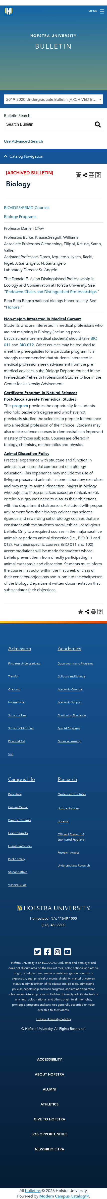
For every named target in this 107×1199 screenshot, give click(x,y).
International (16, 702)
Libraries (63, 821)
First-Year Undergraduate (24, 663)
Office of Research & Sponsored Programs (71, 837)
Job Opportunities (50, 1134)
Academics (69, 648)
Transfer (13, 676)
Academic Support (70, 702)
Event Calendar (18, 833)
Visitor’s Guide (17, 885)
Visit (10, 754)
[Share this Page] (85, 175)
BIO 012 (26, 345)
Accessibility (49, 1059)
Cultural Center (18, 807)
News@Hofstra (49, 1149)
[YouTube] (67, 953)
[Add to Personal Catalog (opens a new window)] (78, 175)
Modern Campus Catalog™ (64, 1196)
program (20, 406)
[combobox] (53, 99)
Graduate (14, 689)
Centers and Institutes (72, 794)
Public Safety (16, 859)
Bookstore (14, 794)
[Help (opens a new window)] (98, 175)
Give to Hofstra (49, 1119)
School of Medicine (21, 728)
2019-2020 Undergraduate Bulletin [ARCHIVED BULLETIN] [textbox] (54, 99)
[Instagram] (57, 953)
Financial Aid (16, 741)
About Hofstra (49, 1074)
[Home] (8, 11)
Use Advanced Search (23, 141)
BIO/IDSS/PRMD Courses (26, 208)
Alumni (49, 1089)
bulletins (33, 1191)
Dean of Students (19, 820)
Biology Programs (20, 216)
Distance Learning (69, 741)
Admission (19, 648)
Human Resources (20, 846)
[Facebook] (47, 953)
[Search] (98, 124)
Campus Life (21, 779)
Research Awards (68, 853)
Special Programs (69, 728)
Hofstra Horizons (68, 808)
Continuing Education (72, 715)
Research (67, 779)
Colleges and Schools (71, 676)
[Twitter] (37, 953)
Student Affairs (17, 872)
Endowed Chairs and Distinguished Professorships (51, 292)
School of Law (17, 715)
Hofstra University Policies (53, 1019)
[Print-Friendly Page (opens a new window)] (91, 175)
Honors (12, 307)
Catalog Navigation (26, 156)
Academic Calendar (70, 689)
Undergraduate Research (74, 866)
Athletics (50, 1104)
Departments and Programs (75, 663)
